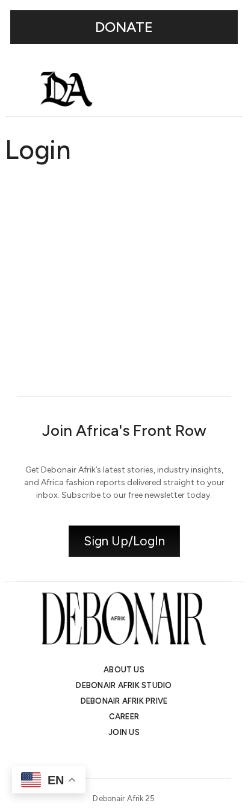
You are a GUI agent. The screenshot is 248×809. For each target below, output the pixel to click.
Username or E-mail (46, 197)
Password (25, 248)
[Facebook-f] (156, 758)
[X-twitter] (113, 758)
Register (185, 335)
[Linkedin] (135, 758)
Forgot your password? (124, 371)
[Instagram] (91, 758)
